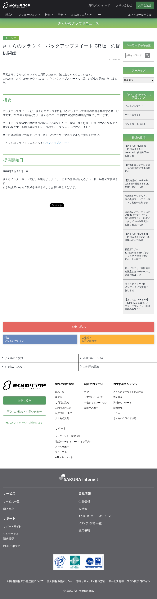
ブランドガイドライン (138, 581)
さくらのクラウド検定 (124, 418)
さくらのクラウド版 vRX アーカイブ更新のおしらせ (136, 287)
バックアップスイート (56, 142)
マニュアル (61, 452)
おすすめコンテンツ (125, 383)
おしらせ (11, 37)
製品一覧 (59, 391)
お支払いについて (93, 397)
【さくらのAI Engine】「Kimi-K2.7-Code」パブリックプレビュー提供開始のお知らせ (137, 304)
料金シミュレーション (14, 339)
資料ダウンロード (122, 402)
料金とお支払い (93, 383)
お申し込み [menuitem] (145, 5)
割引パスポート (92, 407)
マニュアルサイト (134, 105)
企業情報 (84, 501)
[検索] (147, 55)
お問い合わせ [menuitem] (124, 5)
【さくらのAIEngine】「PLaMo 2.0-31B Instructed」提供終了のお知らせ (137, 151)
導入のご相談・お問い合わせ (24, 411)
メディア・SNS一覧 (90, 523)
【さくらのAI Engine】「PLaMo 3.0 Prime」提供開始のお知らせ (137, 237)
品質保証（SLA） (64, 413)
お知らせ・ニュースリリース (94, 516)
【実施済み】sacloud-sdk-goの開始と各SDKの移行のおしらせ (137, 183)
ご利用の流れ (62, 402)
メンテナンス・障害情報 (67, 436)
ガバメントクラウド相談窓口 (22, 422)
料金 (86, 391)
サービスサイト (133, 115)
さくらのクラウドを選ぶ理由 (128, 391)
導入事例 (118, 397)
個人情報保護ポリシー (60, 581)
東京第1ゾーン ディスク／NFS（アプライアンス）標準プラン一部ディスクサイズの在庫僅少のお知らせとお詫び (137, 218)
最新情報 (118, 407)
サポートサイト (12, 526)
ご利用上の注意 (63, 407)
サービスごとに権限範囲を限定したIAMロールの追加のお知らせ (137, 271)
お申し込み (78, 326)
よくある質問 (62, 418)
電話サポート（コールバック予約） (73, 441)
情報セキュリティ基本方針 (90, 581)
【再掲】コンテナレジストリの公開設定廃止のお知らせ (137, 168)
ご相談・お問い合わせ (89, 339)
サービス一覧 (11, 501)
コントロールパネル (135, 124)
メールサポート (63, 446)
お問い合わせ (11, 546)
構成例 (58, 397)
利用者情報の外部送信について (25, 581)
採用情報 (84, 530)
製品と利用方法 (64, 383)
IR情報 (82, 509)
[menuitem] (9, 14)
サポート (60, 428)
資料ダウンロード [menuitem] (99, 5)
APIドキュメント (64, 457)
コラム (116, 413)
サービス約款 (116, 581)
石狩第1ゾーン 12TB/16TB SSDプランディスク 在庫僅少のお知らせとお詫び (137, 254)
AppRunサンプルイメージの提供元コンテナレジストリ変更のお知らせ (137, 199)
